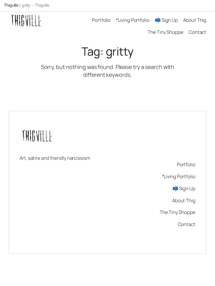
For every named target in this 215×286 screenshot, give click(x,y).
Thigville (11, 5)
